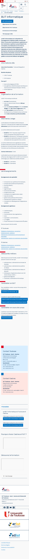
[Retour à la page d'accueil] (13, 6)
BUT (2, 12)
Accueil (16, 11)
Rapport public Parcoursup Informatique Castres (14, 302)
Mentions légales (5, 545)
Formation (5, 407)
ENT (27, 1)
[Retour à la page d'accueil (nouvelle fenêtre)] (2, 1)
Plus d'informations (7, 317)
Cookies (3, 550)
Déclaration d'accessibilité (7, 547)
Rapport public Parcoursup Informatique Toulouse (14, 299)
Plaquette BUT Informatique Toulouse (13, 418)
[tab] (7, 21)
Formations (21, 11)
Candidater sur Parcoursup (8, 291)
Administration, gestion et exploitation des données (14, 238)
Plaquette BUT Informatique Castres (13, 425)
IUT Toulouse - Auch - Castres (7, 11)
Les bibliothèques (5, 543)
